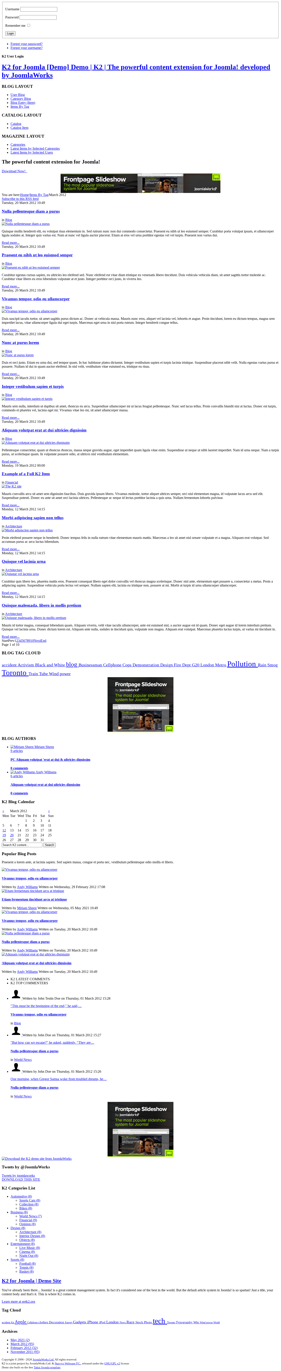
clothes (43, 1322)
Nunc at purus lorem (20, 342)
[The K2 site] (12, 486)
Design (167, 664)
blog (72, 664)
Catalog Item (19, 128)
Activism (26, 664)
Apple (21, 1321)
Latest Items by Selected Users (32, 152)
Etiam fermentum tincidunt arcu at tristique (34, 899)
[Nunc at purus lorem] (18, 355)
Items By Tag (20, 106)
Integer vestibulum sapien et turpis (33, 386)
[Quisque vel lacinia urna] (20, 574)
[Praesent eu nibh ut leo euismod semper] (31, 267)
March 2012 (22, 1344)
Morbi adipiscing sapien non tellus (32, 517)
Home (24, 195)
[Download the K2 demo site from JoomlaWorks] (37, 1158)
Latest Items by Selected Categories (35, 148)
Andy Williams (27, 887)
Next (37, 640)
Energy (69, 1322)
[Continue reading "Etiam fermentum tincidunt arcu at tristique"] (33, 891)
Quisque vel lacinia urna (24, 561)
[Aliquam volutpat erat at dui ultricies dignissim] (36, 442)
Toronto (15, 672)
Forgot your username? (27, 48)
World (216, 1322)
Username (12, 9)
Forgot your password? (27, 44)
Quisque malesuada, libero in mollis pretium (41, 605)
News (123, 1322)
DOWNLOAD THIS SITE (21, 1179)
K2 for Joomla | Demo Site (31, 1281)
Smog (272, 664)
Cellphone (112, 664)
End (43, 640)
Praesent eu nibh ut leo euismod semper (37, 255)
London (207, 664)
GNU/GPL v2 (112, 1363)
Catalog (16, 124)
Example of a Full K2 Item (26, 473)
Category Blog (21, 99)
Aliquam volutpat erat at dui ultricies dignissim (44, 430)
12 (4, 830)
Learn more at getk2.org (18, 1301)
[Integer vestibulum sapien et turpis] (27, 399)
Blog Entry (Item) (23, 102)
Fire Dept (183, 664)
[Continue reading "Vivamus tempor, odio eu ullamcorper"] (29, 869)
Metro (221, 664)
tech (160, 1321)
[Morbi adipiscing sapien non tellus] (27, 530)
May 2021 (20, 1340)
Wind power (60, 673)
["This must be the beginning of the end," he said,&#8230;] (16, 998)
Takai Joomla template (47, 1367)
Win (196, 1322)
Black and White (50, 664)
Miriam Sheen (27, 908)
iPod (102, 1322)
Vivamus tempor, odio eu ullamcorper (36, 299)
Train (34, 673)
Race (130, 1322)
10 (32, 640)
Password (12, 17)
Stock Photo (144, 1322)
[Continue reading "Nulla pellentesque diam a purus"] (26, 933)
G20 (196, 664)
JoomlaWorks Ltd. (43, 1359)
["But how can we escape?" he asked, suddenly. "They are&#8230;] (16, 1035)
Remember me (15, 25)
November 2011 (25, 1352)
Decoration (57, 1322)
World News (23, 1060)
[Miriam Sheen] (22, 747)
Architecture (13, 526)
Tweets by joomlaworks (18, 1175)
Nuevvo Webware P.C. (68, 1363)
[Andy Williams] (23, 772)
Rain (262, 664)
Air (13, 1322)
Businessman (91, 664)
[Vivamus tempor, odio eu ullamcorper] (29, 311)
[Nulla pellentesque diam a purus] (26, 224)
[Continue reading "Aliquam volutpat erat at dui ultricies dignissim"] (36, 954)
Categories (18, 144)
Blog (8, 220)
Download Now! (14, 171)
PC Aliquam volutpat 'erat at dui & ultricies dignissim (50, 759)
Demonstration (146, 664)
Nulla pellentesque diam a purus (31, 211)
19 (4, 835)
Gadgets (80, 1322)
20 (12, 835)
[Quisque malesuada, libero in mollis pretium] (34, 618)
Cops (127, 664)
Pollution (242, 664)
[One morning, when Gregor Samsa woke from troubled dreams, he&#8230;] (16, 1071)
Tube (44, 673)
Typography (184, 1322)
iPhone (93, 1322)
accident (10, 664)
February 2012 (24, 1348)
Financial (11, 482)
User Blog (18, 95)
